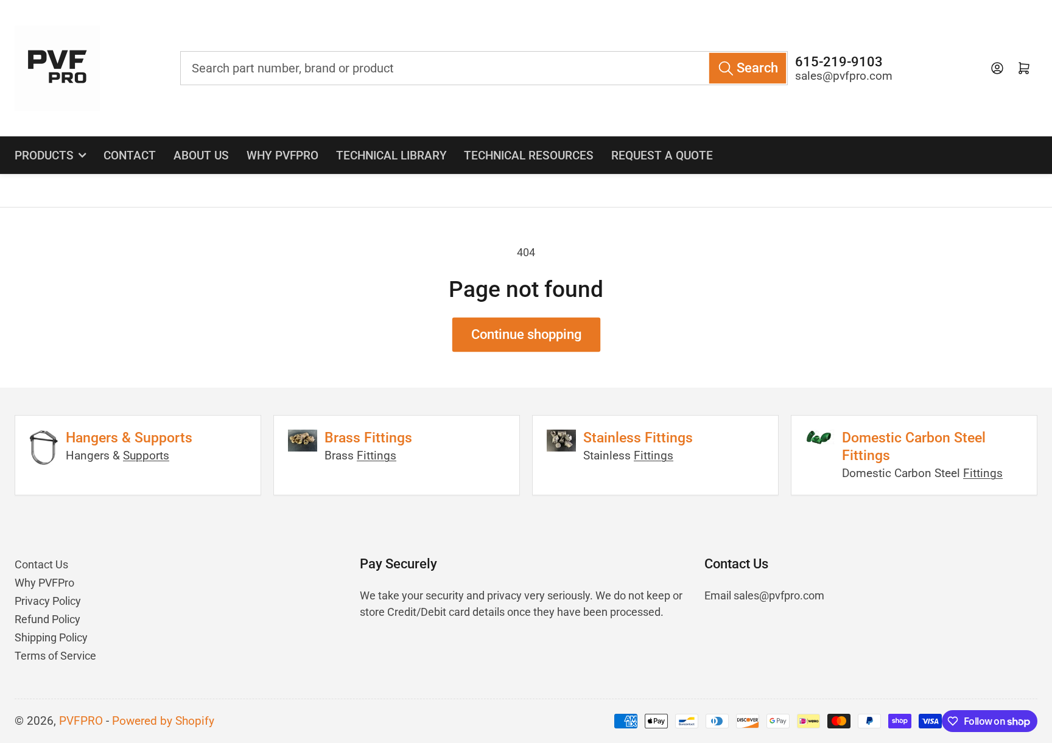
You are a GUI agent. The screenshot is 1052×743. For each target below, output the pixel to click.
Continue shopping (526, 334)
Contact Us (41, 564)
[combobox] (483, 68)
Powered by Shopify (163, 721)
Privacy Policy (48, 601)
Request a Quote (662, 155)
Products (44, 155)
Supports (146, 455)
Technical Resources (529, 155)
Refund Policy (47, 619)
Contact (129, 155)
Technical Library (391, 155)
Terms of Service (55, 655)
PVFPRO (81, 721)
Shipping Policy (51, 637)
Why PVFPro (282, 155)
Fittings (376, 455)
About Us (201, 155)
